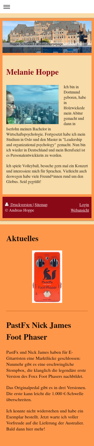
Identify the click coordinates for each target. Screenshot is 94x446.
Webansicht (80, 210)
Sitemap (41, 204)
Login (84, 204)
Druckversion (21, 204)
